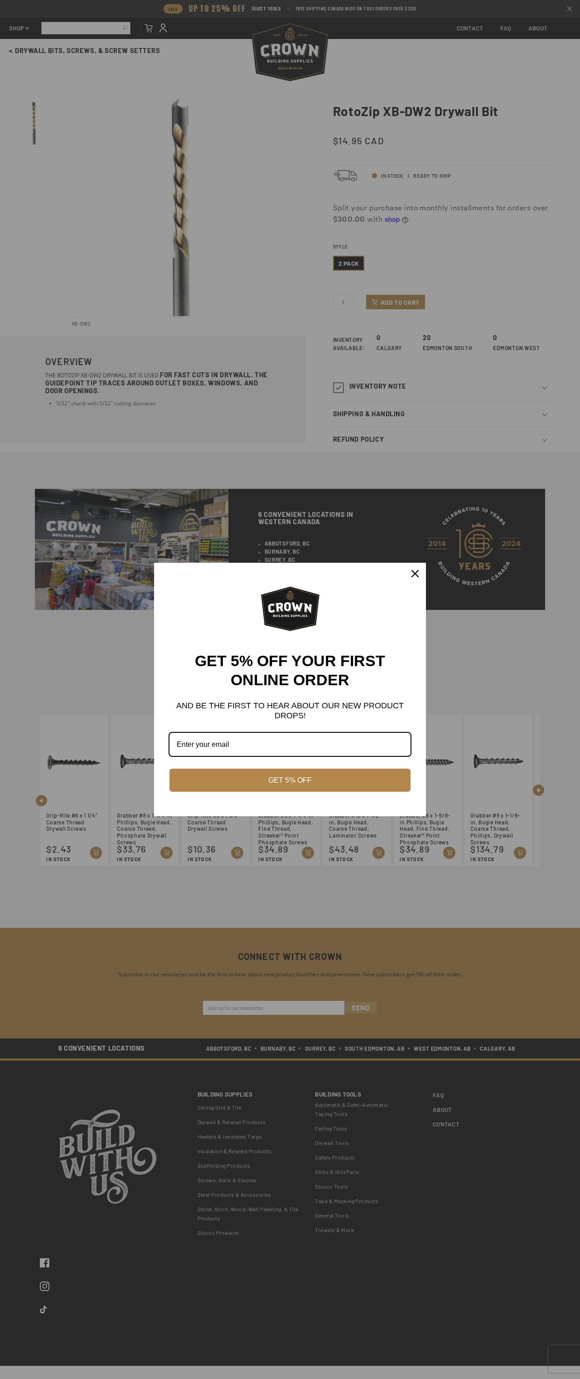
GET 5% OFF (290, 780)
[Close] (415, 574)
